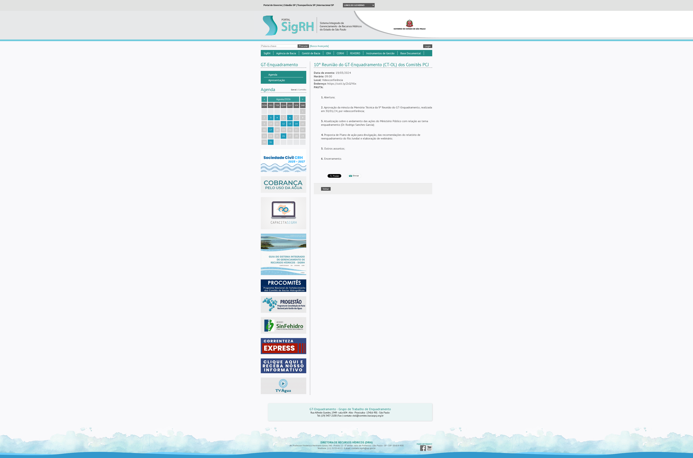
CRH (328, 53)
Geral (294, 89)
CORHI (340, 53)
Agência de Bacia (286, 53)
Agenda (272, 74)
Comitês (302, 89)
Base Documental (410, 53)
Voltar (326, 188)
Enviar (356, 175)
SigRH (267, 53)
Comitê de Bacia (311, 53)
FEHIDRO (355, 53)
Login (428, 46)
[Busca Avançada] (319, 46)
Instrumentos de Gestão (380, 53)
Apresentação (276, 80)
